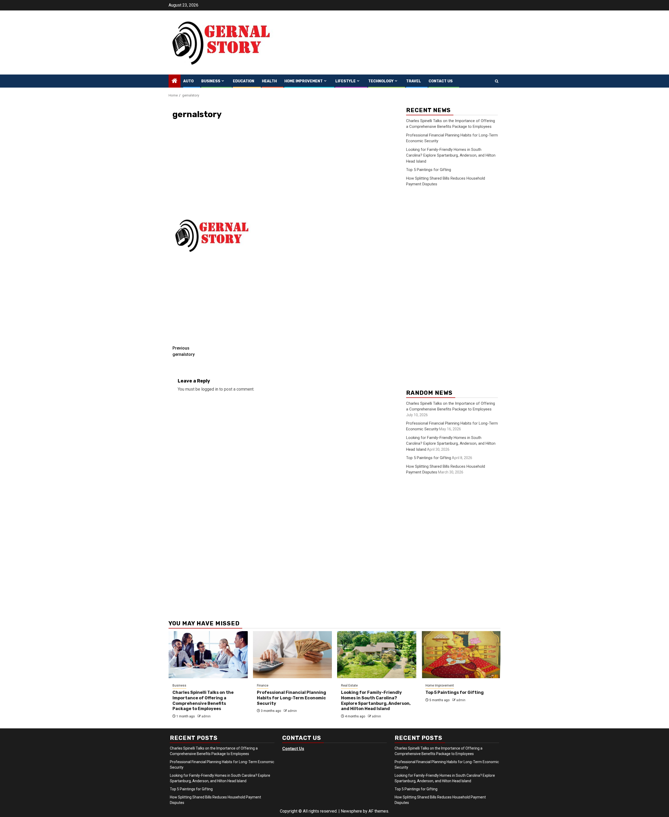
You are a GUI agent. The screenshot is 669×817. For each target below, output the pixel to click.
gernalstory (183, 351)
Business (210, 81)
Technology (381, 81)
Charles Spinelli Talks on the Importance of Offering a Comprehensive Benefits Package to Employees (203, 700)
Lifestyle (345, 81)
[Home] (174, 81)
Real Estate (349, 685)
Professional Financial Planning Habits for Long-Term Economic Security (291, 698)
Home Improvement (303, 81)
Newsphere (351, 811)
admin (206, 716)
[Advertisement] (283, 171)
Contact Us (441, 81)
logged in (209, 389)
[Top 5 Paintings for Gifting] (461, 654)
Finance (262, 685)
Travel (413, 81)
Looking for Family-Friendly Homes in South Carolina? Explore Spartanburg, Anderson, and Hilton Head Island (450, 155)
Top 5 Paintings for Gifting (428, 169)
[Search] (496, 81)
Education (243, 81)
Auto (188, 81)
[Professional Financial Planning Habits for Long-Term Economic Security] (292, 654)
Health (269, 81)
